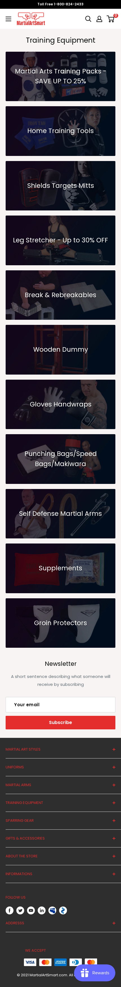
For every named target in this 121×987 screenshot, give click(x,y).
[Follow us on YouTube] (31, 910)
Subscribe (60, 722)
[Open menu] (8, 19)
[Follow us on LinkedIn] (42, 910)
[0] (110, 19)
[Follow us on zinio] (63, 910)
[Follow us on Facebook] (10, 910)
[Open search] (88, 19)
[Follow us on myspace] (52, 910)
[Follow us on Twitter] (20, 910)
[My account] (99, 19)
